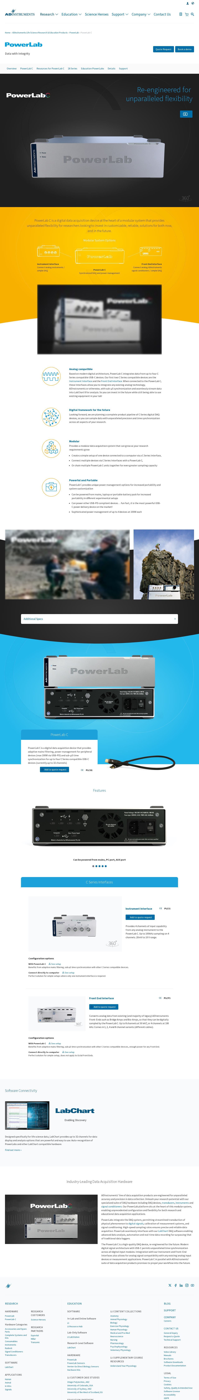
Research (47, 14)
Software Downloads (173, 1382)
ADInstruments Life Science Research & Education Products (40, 32)
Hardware (11, 1331)
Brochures (169, 1379)
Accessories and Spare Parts (16, 1350)
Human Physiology (118, 1349)
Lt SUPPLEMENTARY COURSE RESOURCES (126, 1379)
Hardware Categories (16, 1344)
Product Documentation (175, 1385)
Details (111, 68)
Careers (167, 1341)
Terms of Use (170, 1398)
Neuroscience (116, 1356)
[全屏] (127, 608)
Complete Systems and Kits (16, 1357)
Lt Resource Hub (75, 1346)
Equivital (35, 1355)
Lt (68, 1343)
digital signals (135, 1243)
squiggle (8, 1306)
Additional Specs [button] (33, 630)
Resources (171, 1367)
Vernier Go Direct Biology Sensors (83, 1386)
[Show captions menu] (134, 363)
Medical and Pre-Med (120, 1353)
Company (139, 14)
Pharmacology (117, 1363)
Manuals (167, 1375)
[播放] (8, 608)
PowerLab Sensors (76, 1383)
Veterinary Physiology (120, 1370)
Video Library (170, 1372)
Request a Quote (172, 1356)
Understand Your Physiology (123, 1386)
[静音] (114, 608)
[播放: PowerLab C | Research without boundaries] (67, 573)
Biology (113, 1343)
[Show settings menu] (146, 363)
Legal (167, 1393)
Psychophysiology (118, 1367)
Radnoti (8, 1368)
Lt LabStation (73, 1357)
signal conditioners (111, 1226)
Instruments (10, 1365)
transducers (168, 1223)
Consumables (11, 1361)
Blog (167, 1324)
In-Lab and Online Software (81, 1338)
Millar (33, 1359)
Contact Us (162, 14)
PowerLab (74, 32)
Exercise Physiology (119, 1346)
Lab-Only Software (77, 1352)
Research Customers (38, 1333)
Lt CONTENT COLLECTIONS (125, 1331)
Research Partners (37, 1349)
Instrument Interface (80, 392)
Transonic (35, 1362)
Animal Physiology (118, 1339)
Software (73, 1331)
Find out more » (13, 1170)
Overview (11, 68)
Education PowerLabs (92, 68)
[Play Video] (40, 363)
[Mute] (140, 363)
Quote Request (163, 49)
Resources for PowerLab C (50, 68)
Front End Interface (111, 392)
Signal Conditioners (14, 1372)
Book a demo (185, 49)
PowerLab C (26, 68)
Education (70, 14)
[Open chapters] (152, 363)
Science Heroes (97, 14)
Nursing (113, 1360)
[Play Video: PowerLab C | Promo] (99, 328)
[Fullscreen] (159, 363)
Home (7, 32)
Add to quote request (55, 781)
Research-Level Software (80, 1363)
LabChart (163, 1251)
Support (118, 14)
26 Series (72, 68)
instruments (182, 1223)
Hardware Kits (73, 1390)
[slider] (90, 363)
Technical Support (172, 1360)
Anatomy (114, 1336)
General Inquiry (171, 1353)
